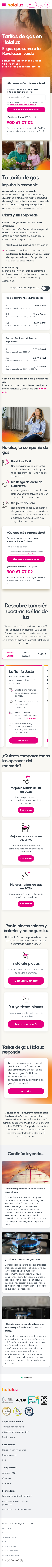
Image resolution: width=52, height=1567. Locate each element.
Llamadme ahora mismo (26, 109)
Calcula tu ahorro (26, 980)
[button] (4, 4)
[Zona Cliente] (47, 4)
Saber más (30, 718)
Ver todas (26, 1091)
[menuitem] (4, 1560)
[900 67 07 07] (40, 4)
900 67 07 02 (20, 122)
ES (30, 4)
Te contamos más (26, 1024)
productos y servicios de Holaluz (23, 105)
